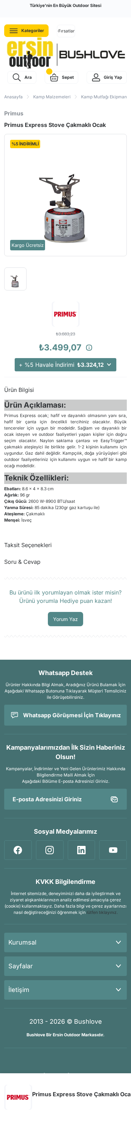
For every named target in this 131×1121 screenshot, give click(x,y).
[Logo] (65, 53)
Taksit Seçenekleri (28, 544)
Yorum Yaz (65, 619)
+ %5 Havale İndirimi (61, 364)
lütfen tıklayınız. (102, 912)
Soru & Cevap (22, 561)
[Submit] (114, 799)
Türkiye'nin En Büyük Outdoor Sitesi (65, 5)
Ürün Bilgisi (19, 389)
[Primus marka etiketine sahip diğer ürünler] (18, 1097)
